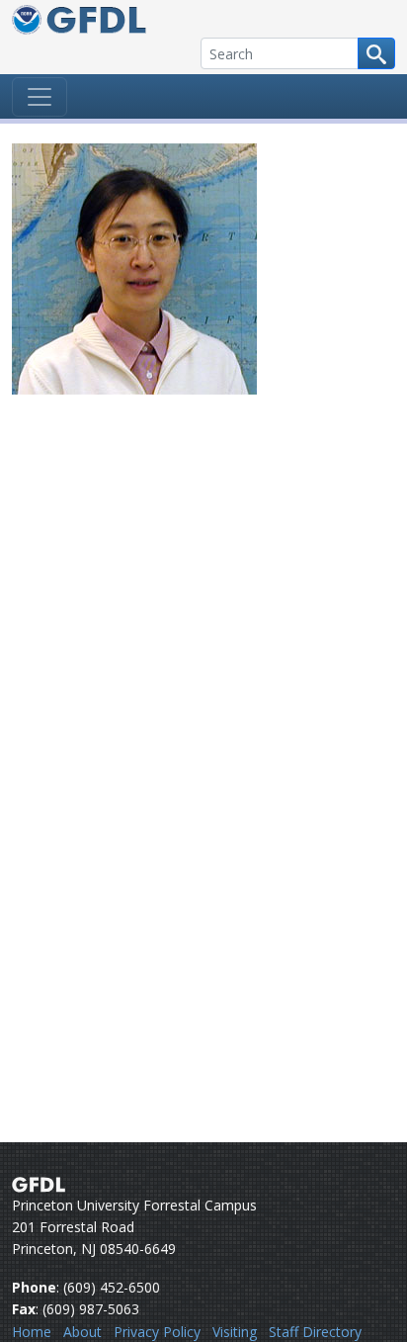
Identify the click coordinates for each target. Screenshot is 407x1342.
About (82, 1331)
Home (31, 1331)
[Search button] (376, 53)
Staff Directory (315, 1331)
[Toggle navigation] (39, 97)
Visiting (234, 1331)
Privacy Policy (157, 1331)
